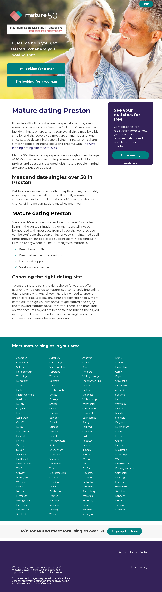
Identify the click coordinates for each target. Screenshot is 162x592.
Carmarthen (89, 408)
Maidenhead (23, 399)
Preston (86, 385)
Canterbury (55, 362)
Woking (53, 509)
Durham (20, 390)
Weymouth (22, 509)
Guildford (54, 477)
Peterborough (24, 371)
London (53, 413)
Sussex (119, 362)
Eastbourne (55, 491)
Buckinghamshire (125, 468)
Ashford (119, 390)
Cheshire (54, 422)
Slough (20, 450)
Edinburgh (22, 417)
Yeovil (19, 385)
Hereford (87, 371)
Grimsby (20, 473)
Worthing (21, 376)
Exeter (119, 500)
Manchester (122, 413)
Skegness (87, 394)
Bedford (86, 468)
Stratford (120, 394)
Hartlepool (22, 459)
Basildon (54, 482)
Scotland (21, 514)
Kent (85, 367)
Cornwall (87, 427)
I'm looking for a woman (36, 81)
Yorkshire (87, 509)
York (51, 468)
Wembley (120, 404)
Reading (120, 477)
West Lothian (23, 463)
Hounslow (120, 445)
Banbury (120, 496)
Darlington (88, 482)
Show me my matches (130, 156)
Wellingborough (91, 376)
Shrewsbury (88, 491)
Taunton (87, 505)
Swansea (54, 431)
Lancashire (121, 436)
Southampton (57, 367)
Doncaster (22, 381)
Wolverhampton (91, 399)
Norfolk (20, 440)
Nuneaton (22, 491)
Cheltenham (56, 450)
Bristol (118, 358)
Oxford (53, 436)
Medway (54, 500)
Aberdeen (21, 358)
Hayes (52, 486)
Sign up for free (125, 531)
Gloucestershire (58, 473)
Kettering (87, 500)
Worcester (22, 482)
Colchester (121, 473)
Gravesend (121, 381)
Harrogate (22, 477)
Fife (84, 463)
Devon (20, 404)
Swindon (120, 491)
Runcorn (54, 505)
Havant (119, 399)
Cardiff (19, 422)
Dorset (53, 394)
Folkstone (54, 371)
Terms (133, 552)
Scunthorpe (121, 454)
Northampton (57, 440)
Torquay (119, 505)
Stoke (52, 445)
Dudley (20, 445)
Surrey (86, 422)
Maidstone (121, 450)
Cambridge (22, 362)
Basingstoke (89, 417)
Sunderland (22, 431)
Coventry (87, 431)
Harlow (86, 390)
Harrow (86, 445)
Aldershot (21, 454)
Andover (87, 358)
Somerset (87, 454)
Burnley (53, 399)
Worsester (55, 376)
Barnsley (54, 417)
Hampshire (121, 367)
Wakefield (87, 496)
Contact (144, 552)
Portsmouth (122, 463)
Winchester (88, 404)
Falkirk (118, 431)
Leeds (19, 413)
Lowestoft (55, 385)
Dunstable (121, 385)
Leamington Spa (91, 381)
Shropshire (55, 459)
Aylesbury (54, 358)
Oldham (53, 408)
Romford (54, 381)
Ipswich (86, 450)
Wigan (86, 459)
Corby (118, 371)
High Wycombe (25, 394)
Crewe (86, 362)
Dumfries (21, 505)
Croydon (21, 408)
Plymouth (21, 496)
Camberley (88, 486)
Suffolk (20, 367)
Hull (84, 436)
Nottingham (122, 427)
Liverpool (120, 408)
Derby (19, 427)
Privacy (122, 552)
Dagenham (121, 422)
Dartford (87, 477)
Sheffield (120, 417)
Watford (20, 468)
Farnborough (56, 390)
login (146, 3)
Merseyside (88, 514)
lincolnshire (121, 486)
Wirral (118, 459)
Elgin (118, 376)
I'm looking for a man (36, 69)
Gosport (20, 436)
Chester (119, 482)
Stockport (54, 454)
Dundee (53, 427)
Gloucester (88, 473)
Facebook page (140, 567)
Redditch (87, 440)
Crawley (119, 440)
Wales (52, 514)
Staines (53, 404)
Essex (19, 486)
